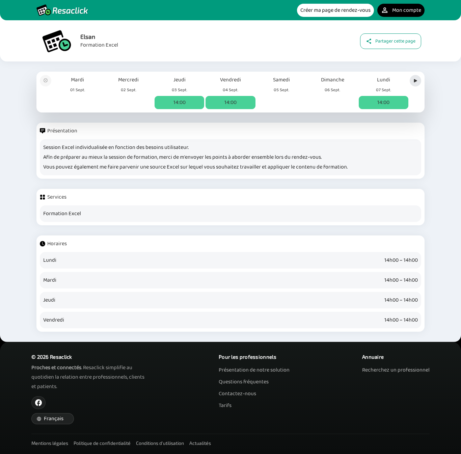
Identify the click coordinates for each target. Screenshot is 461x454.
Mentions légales (49, 443)
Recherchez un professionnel (396, 370)
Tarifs (225, 405)
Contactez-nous (237, 394)
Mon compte (401, 10)
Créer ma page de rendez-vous (335, 10)
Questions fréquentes (244, 382)
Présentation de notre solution (254, 370)
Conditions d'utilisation (160, 443)
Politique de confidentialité (102, 443)
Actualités (200, 443)
